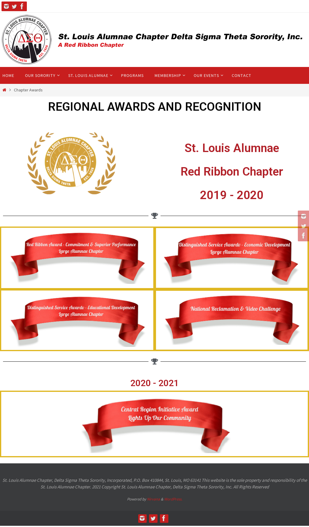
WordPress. (173, 499)
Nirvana (153, 499)
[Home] (4, 90)
